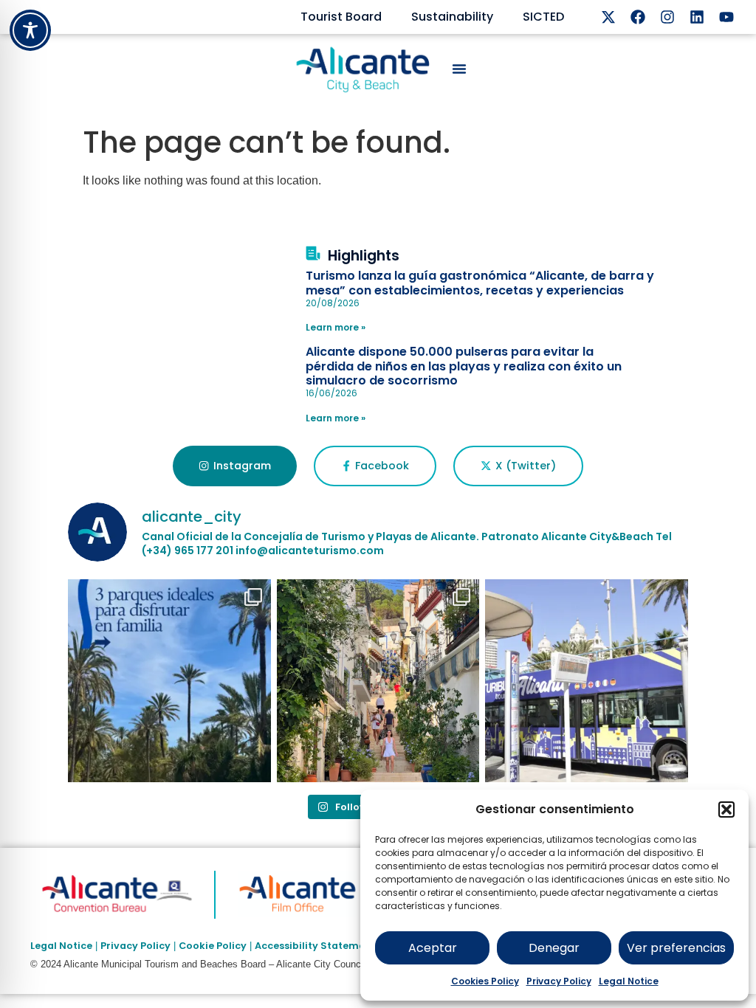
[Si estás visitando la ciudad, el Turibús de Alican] (586, 680)
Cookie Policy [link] (213, 945)
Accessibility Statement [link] (315, 945)
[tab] (234, 466)
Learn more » (335, 327)
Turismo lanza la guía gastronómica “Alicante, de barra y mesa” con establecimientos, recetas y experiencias (480, 282)
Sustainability (452, 16)
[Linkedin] (697, 17)
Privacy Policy (558, 981)
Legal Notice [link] (61, 945)
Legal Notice (629, 981)
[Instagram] (667, 17)
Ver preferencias (676, 947)
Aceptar (432, 947)
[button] (726, 809)
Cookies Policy (485, 981)
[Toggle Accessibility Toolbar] (30, 30)
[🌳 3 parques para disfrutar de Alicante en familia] (169, 680)
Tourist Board (341, 16)
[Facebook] (638, 17)
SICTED (543, 16)
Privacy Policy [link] (135, 945)
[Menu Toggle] (459, 68)
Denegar (554, 947)
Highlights (363, 256)
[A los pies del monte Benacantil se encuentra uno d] (378, 680)
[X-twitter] (608, 17)
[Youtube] (726, 17)
